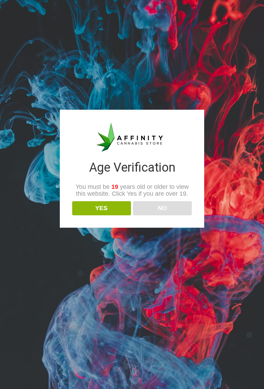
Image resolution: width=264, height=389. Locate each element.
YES (101, 208)
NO (162, 208)
